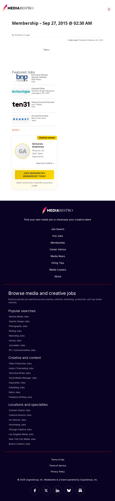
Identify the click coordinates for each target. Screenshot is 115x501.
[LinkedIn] (57, 490)
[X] (46, 490)
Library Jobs (15, 340)
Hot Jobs (57, 235)
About (57, 276)
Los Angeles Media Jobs (21, 434)
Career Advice (58, 249)
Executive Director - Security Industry (40, 76)
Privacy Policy (58, 471)
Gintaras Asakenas (38, 145)
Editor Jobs (14, 392)
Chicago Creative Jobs (20, 429)
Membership (58, 242)
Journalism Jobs (17, 345)
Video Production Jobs (20, 363)
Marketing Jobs (17, 335)
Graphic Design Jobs (19, 321)
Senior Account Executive (42, 102)
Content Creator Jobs (19, 410)
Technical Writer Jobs (20, 373)
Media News (58, 256)
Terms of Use (57, 459)
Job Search (57, 229)
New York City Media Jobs (22, 439)
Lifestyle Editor (38, 88)
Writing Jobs (15, 331)
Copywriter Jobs (17, 382)
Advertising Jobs (17, 424)
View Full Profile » (45, 163)
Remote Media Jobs (19, 316)
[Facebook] (34, 490)
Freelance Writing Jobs (20, 397)
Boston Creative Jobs (19, 444)
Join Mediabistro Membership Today (34, 175)
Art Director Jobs (17, 420)
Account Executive (39, 116)
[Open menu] (109, 9)
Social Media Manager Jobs (23, 378)
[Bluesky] (68, 490)
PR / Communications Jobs (22, 350)
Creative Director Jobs (20, 415)
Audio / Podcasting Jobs (21, 368)
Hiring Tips (58, 262)
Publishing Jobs (17, 387)
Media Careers (57, 269)
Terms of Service (57, 465)
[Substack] (80, 490)
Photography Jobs (18, 326)
